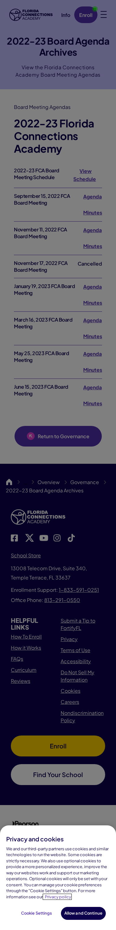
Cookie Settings (36, 913)
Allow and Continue (83, 913)
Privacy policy (58, 896)
